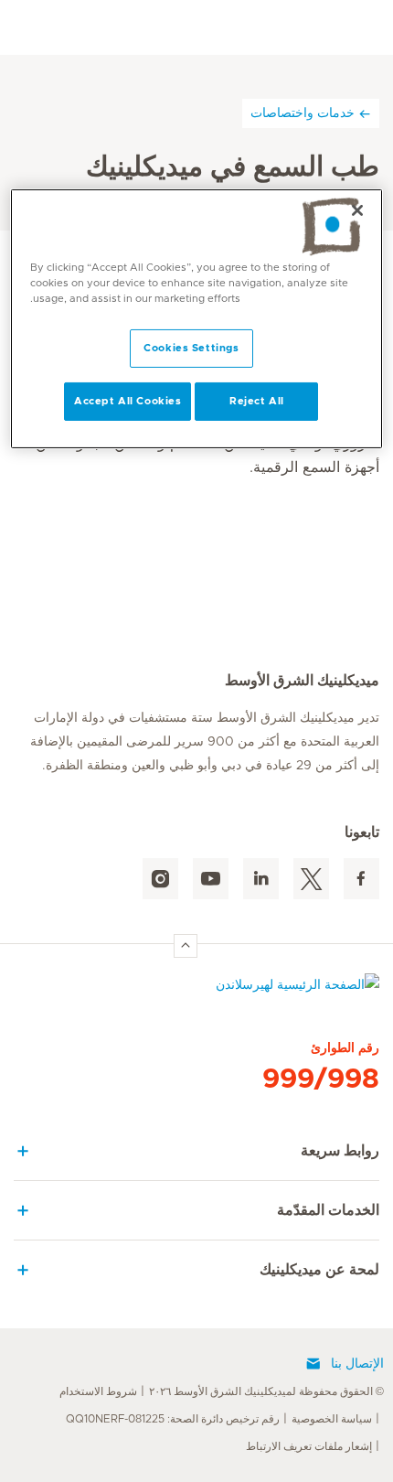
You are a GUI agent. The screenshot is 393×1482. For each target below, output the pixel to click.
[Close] (357, 210)
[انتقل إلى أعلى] (185, 946)
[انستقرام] (160, 878)
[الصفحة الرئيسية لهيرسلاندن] (196, 989)
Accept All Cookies (127, 401)
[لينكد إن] (261, 878)
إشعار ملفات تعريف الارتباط (309, 1446)
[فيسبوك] (361, 878)
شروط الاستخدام (98, 1391)
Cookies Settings (191, 348)
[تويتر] (311, 878)
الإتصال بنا (357, 1364)
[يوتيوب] (210, 878)
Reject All (256, 401)
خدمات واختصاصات (302, 112)
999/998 (320, 1079)
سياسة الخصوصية (332, 1418)
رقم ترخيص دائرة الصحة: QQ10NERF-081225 (173, 1418)
